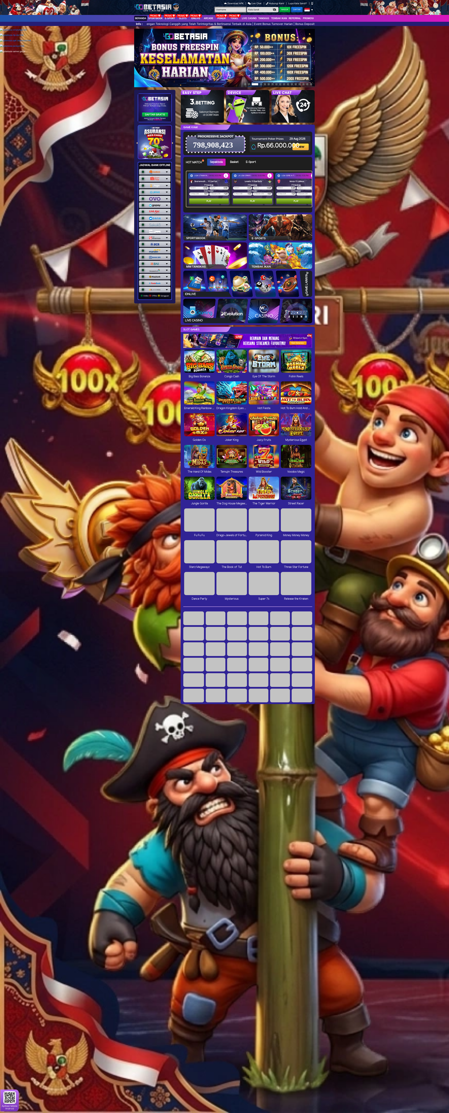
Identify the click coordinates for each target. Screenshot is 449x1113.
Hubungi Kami (276, 3)
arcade (208, 18)
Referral (295, 18)
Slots (183, 18)
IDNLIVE (195, 18)
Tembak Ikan (279, 18)
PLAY (208, 201)
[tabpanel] (250, 189)
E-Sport (170, 18)
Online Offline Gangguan (156, 296)
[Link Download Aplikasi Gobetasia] (15, 40)
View (301, 143)
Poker (221, 18)
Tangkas (263, 18)
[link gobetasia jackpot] (12, 46)
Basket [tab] (234, 162)
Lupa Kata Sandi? (298, 3)
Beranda (140, 18)
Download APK (235, 3)
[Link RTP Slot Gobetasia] (12, 35)
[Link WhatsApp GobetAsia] (13, 29)
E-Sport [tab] (251, 162)
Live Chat (256, 3)
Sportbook (155, 18)
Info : (139, 24)
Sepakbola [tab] (216, 162)
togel (234, 18)
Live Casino (249, 18)
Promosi (308, 18)
